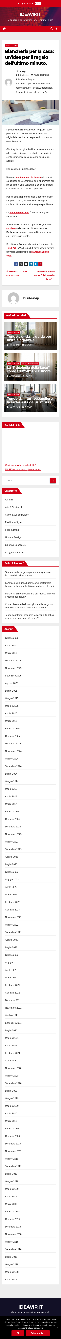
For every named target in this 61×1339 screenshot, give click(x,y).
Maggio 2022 (12, 962)
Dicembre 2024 (13, 743)
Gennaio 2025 (12, 736)
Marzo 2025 (11, 721)
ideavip (22, 71)
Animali (9, 499)
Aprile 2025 (11, 713)
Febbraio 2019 (12, 1211)
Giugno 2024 (11, 781)
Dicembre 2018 (13, 1226)
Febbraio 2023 (12, 902)
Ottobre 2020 (11, 1076)
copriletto (11, 228)
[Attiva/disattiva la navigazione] (28, 29)
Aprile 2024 (11, 796)
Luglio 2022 (11, 947)
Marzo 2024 (11, 804)
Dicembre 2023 (13, 826)
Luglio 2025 (11, 691)
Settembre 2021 (13, 1023)
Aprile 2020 (11, 1113)
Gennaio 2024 (12, 819)
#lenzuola (32, 92)
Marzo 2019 (11, 1204)
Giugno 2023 (11, 872)
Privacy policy (38, 1333)
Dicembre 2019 (13, 1143)
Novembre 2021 (13, 1008)
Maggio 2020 (12, 1106)
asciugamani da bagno (28, 177)
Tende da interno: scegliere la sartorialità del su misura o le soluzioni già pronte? (30, 402)
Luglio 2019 (11, 1174)
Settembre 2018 (13, 1249)
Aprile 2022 (11, 970)
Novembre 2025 (13, 668)
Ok (18, 1333)
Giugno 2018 (11, 1264)
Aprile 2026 (11, 645)
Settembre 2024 (13, 766)
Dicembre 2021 (13, 1000)
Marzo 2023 (11, 894)
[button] (52, 28)
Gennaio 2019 (12, 1219)
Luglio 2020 (11, 1091)
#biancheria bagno (25, 79)
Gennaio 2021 (12, 1060)
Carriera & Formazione (17, 515)
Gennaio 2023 (12, 909)
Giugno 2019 (11, 1181)
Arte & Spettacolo (14, 507)
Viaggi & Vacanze (14, 552)
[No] (57, 1327)
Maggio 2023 (12, 879)
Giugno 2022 (11, 955)
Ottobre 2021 (11, 1015)
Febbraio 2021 (12, 1053)
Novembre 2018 (13, 1234)
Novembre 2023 (13, 834)
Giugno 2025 (11, 698)
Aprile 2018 (11, 1279)
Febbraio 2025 (12, 728)
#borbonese (46, 88)
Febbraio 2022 (12, 985)
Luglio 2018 (11, 1257)
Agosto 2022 (11, 940)
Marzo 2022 (11, 977)
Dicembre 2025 (13, 660)
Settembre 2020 (13, 1083)
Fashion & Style (13, 522)
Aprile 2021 (11, 1045)
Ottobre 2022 (11, 925)
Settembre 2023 (13, 849)
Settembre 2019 (13, 1166)
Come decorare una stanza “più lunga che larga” (44, 275)
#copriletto (21, 92)
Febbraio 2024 (12, 811)
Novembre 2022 (13, 917)
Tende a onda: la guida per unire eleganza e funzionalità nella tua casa (29, 340)
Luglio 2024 (11, 774)
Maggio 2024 (12, 789)
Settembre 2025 (13, 675)
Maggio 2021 (12, 1038)
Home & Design (11, 45)
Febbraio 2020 (12, 1128)
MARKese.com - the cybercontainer (23, 469)
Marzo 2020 (11, 1121)
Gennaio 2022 (12, 993)
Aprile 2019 (11, 1196)
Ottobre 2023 (11, 842)
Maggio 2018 (12, 1272)
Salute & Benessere (30, 363)
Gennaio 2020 (12, 1136)
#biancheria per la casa (27, 88)
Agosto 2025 (11, 683)
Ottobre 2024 (11, 759)
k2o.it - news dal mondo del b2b (21, 465)
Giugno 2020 (11, 1098)
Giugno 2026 (11, 638)
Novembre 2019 (13, 1151)
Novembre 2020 (13, 1068)
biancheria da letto (19, 212)
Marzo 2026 (11, 653)
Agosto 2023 (11, 857)
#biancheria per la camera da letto (33, 83)
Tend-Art (11, 248)
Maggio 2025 (12, 706)
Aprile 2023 (11, 887)
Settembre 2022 (13, 932)
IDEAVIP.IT (30, 14)
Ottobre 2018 (11, 1242)
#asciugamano (41, 75)
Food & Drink (12, 530)
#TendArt (42, 92)
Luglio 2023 (11, 864)
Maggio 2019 (12, 1189)
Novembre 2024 (13, 751)
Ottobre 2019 (11, 1159)
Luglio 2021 (11, 1030)
